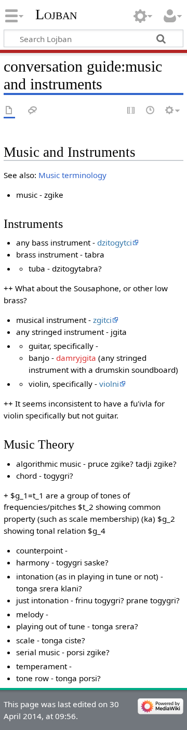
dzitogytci (114, 242)
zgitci (102, 320)
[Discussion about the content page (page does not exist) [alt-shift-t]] (32, 111)
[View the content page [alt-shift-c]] (9, 111)
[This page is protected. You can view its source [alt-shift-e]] (131, 111)
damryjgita (76, 358)
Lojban (56, 14)
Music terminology (72, 175)
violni (109, 383)
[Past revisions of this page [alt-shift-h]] (150, 111)
